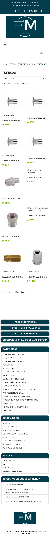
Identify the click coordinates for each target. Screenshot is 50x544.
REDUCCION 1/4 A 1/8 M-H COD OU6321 (12, 237)
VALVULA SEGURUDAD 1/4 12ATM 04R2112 (12, 277)
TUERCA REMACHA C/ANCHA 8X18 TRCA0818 (12, 120)
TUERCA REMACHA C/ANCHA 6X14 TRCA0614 (12, 161)
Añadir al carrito (34, 110)
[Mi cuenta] (9, 56)
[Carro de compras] (40, 56)
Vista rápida (15, 113)
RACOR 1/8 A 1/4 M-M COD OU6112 (12, 199)
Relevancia (25, 78)
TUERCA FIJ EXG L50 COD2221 (37, 177)
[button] (25, 56)
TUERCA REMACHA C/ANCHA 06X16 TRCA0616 (37, 118)
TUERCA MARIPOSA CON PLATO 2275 (37, 277)
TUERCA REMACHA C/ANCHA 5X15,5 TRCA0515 (37, 158)
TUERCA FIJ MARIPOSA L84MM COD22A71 (37, 216)
